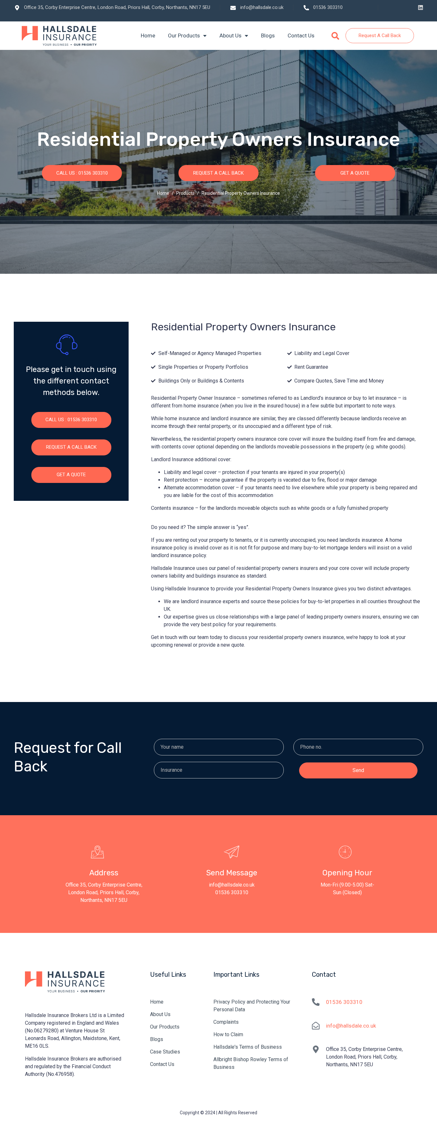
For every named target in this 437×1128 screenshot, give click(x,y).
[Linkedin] (420, 7)
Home (148, 36)
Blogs (268, 36)
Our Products (184, 36)
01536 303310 (344, 1002)
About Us (230, 36)
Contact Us (301, 36)
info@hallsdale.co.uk (351, 1025)
